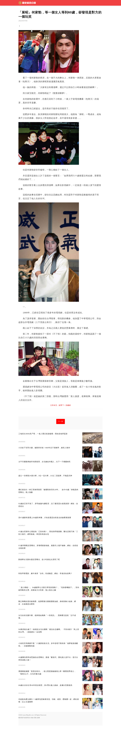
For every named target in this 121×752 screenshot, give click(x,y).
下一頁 (60, 421)
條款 (32, 717)
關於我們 (21, 717)
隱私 (35, 717)
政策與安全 (27, 717)
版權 (38, 717)
